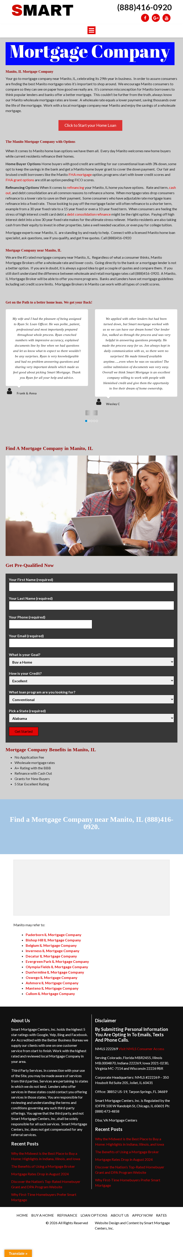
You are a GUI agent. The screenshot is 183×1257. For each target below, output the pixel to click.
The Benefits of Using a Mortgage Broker (43, 1166)
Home (22, 1215)
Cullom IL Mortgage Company (50, 993)
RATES (161, 1215)
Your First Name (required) (31, 579)
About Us (120, 1215)
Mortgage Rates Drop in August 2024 (40, 1174)
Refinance (67, 1215)
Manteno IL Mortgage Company (52, 988)
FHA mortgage (80, 174)
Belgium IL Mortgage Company (51, 945)
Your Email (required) (26, 636)
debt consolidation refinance (89, 214)
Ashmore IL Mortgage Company (52, 983)
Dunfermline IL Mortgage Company (55, 972)
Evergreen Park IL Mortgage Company (57, 961)
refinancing (75, 187)
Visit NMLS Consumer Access (141, 1049)
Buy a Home (42, 1215)
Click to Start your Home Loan (90, 125)
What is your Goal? (24, 654)
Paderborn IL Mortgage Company (53, 934)
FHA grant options (20, 180)
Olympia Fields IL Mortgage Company (57, 967)
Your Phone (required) (27, 617)
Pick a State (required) (27, 711)
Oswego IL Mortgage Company (51, 977)
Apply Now (142, 1215)
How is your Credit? (25, 673)
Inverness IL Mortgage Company (52, 951)
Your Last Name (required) (31, 598)
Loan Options (94, 1215)
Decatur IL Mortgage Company (51, 956)
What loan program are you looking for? (42, 692)
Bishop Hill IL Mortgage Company (53, 940)
